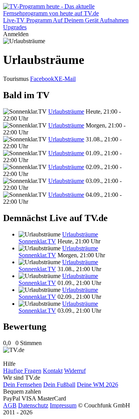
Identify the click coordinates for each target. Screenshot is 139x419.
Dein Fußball (59, 384)
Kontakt (53, 370)
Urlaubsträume (66, 111)
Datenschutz (33, 405)
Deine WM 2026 (97, 384)
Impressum (63, 405)
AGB (10, 405)
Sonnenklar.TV (37, 241)
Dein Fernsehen (22, 384)
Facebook (42, 78)
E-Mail (67, 78)
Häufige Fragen (22, 370)
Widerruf (75, 370)
